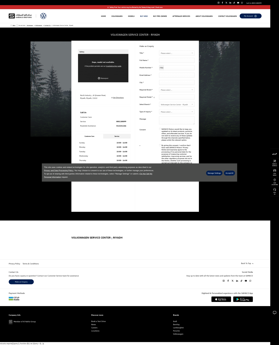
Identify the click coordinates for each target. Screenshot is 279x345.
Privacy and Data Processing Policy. (59, 170)
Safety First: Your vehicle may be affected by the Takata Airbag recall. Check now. (135, 7)
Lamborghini (178, 327)
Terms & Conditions (31, 263)
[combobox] (177, 53)
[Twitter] (226, 2)
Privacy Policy (14, 263)
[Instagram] (218, 2)
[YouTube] (238, 2)
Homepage (30, 25)
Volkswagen (38, 25)
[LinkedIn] (230, 2)
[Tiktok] (234, 2)
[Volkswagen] (43, 16)
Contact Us (47, 25)
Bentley (176, 324)
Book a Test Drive (98, 321)
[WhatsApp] (242, 2)
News (93, 324)
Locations (95, 331)
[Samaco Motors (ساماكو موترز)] (20, 16)
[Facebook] (222, 2)
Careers (94, 327)
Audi (175, 321)
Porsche (176, 331)
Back (14, 25)
